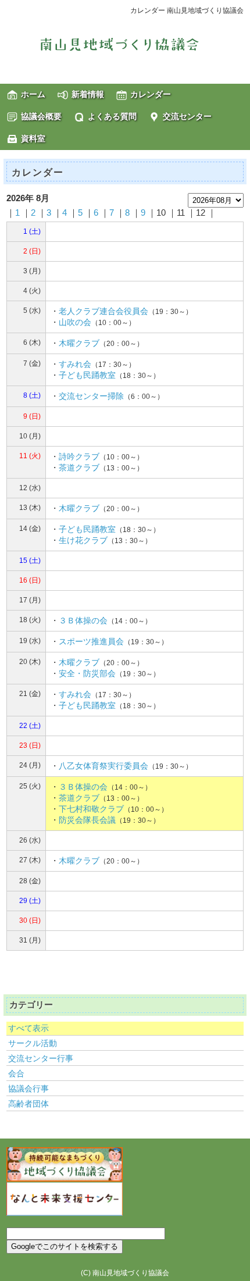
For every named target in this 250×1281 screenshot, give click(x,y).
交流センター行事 (40, 1058)
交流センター (187, 116)
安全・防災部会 (87, 673)
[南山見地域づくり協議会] (125, 44)
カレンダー (150, 94)
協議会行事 (28, 1088)
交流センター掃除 (91, 396)
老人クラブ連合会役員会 (103, 311)
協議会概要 (41, 116)
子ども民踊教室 (87, 375)
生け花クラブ (83, 540)
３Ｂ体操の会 (83, 620)
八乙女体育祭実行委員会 (103, 765)
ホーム (33, 94)
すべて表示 (28, 1028)
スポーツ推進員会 (91, 641)
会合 (16, 1073)
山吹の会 (75, 322)
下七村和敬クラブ (91, 808)
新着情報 (88, 94)
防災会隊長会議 (87, 820)
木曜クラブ (79, 343)
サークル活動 (32, 1043)
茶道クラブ (79, 467)
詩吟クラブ (79, 456)
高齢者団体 (28, 1103)
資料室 (33, 138)
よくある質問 (112, 116)
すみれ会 (75, 364)
